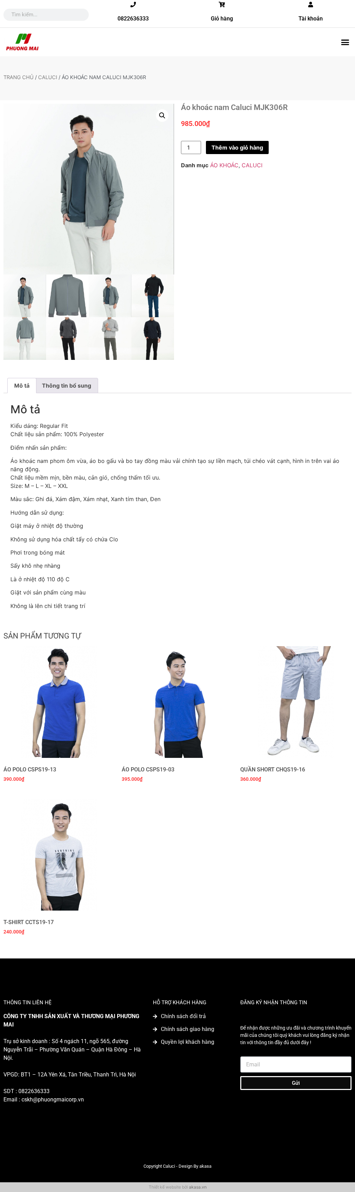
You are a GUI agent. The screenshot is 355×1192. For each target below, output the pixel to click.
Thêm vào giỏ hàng (237, 147)
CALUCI (47, 77)
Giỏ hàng (222, 18)
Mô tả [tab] (21, 385)
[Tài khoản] (310, 4)
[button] (345, 42)
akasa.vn (198, 1187)
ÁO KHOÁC (224, 165)
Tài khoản (310, 18)
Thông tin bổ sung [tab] (66, 385)
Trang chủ (18, 77)
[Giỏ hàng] (222, 4)
